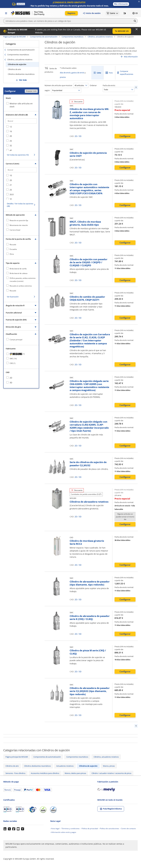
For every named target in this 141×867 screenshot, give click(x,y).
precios (63, 77)
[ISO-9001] (7, 809)
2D (76, 136)
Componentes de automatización (43, 36)
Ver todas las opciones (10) (18, 155)
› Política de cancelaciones (109, 828)
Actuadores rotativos (65, 766)
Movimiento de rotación (19, 225)
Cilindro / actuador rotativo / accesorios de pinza (111, 773)
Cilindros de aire (14, 69)
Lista (99, 72)
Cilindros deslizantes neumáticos (21, 74)
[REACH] (53, 809)
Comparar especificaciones (126, 72)
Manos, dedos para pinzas (75, 773)
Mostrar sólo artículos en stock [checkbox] (21, 105)
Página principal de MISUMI (14, 36)
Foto (111, 72)
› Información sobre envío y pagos (63, 832)
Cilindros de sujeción (17, 64)
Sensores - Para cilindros (15, 773)
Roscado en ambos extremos (21, 286)
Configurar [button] (125, 136)
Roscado (13, 244)
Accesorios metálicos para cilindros (45, 773)
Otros (12, 254)
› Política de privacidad (89, 828)
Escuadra (13, 249)
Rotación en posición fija (19, 220)
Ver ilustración (13, 296)
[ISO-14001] (20, 809)
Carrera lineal (15, 230)
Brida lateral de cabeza (18, 273)
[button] (121, 4)
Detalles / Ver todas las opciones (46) (20, 204)
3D (80, 136)
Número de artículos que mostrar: (58, 85)
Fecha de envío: (109, 85)
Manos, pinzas (109, 766)
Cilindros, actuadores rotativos (100, 36)
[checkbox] (21, 127)
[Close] (136, 29)
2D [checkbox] (11, 377)
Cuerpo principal (16, 339)
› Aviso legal (54, 828)
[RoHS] (43, 809)
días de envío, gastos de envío (72, 72)
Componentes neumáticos (72, 36)
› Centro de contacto (128, 828)
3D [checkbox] (11, 382)
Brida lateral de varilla (18, 268)
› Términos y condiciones (70, 828)
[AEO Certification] (32, 809)
